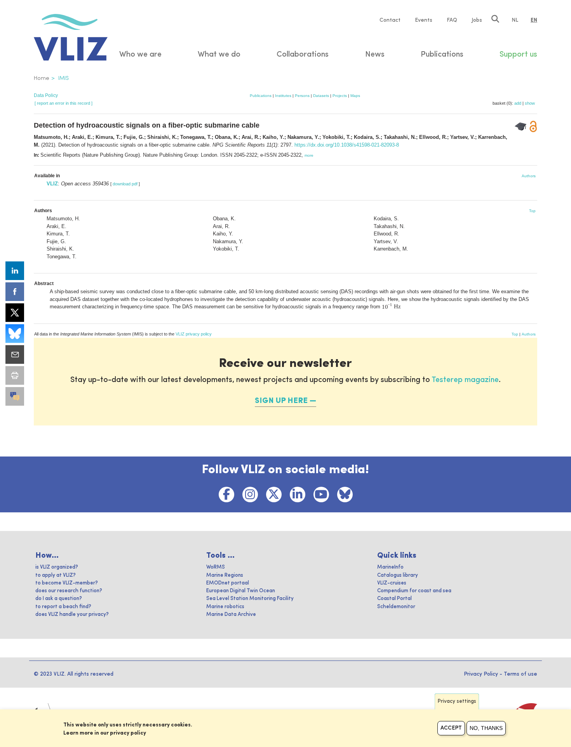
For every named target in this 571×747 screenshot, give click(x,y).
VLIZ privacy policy (194, 334)
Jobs (477, 20)
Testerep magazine (465, 380)
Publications (261, 95)
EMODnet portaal (227, 583)
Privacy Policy (481, 674)
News (375, 55)
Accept (451, 728)
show (530, 103)
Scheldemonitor (396, 606)
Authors (529, 176)
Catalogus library (397, 575)
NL (515, 20)
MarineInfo (390, 567)
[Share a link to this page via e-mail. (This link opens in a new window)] (14, 354)
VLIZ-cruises (391, 583)
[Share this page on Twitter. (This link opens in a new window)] (14, 312)
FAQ (452, 20)
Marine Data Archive (231, 614)
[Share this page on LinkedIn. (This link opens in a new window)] (14, 270)
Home (41, 78)
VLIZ (52, 184)
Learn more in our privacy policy (104, 733)
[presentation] (391, 307)
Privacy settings (457, 701)
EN (534, 20)
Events (423, 20)
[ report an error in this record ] (63, 103)
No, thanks (486, 728)
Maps (355, 95)
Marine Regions (224, 575)
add (517, 103)
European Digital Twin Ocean (240, 590)
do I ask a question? (58, 598)
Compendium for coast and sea (414, 590)
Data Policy (46, 95)
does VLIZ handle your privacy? (72, 614)
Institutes (283, 95)
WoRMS (215, 567)
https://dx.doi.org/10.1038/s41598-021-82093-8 (346, 145)
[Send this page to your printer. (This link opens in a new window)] (14, 375)
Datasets (321, 95)
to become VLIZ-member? (66, 583)
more (309, 155)
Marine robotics (225, 606)
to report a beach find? (63, 606)
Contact (390, 20)
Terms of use (520, 674)
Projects (340, 95)
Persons (302, 95)
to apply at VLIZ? (55, 575)
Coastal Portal (394, 598)
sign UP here (281, 401)
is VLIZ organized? (56, 567)
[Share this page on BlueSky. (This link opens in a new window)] (14, 333)
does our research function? (68, 590)
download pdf (125, 184)
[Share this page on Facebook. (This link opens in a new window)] (14, 291)
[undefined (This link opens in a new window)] (14, 396)
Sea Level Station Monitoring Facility (250, 598)
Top (532, 211)
